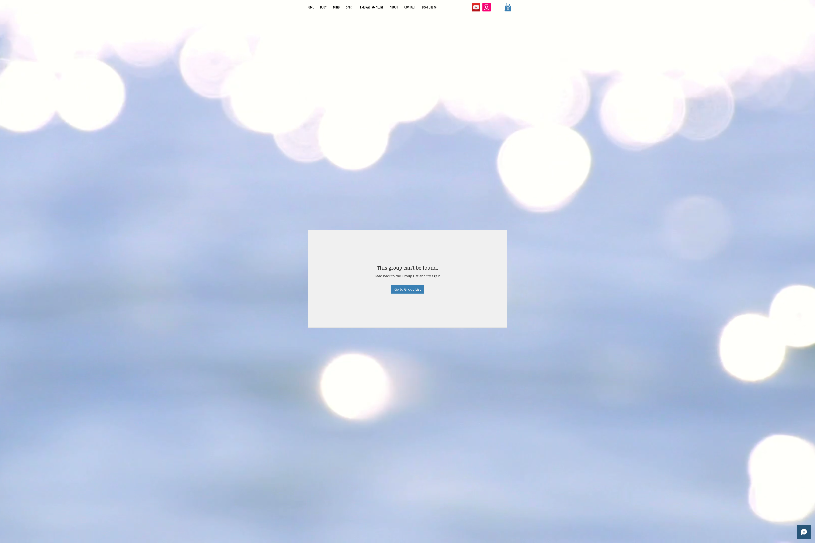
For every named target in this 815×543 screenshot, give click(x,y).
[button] (488, 200)
